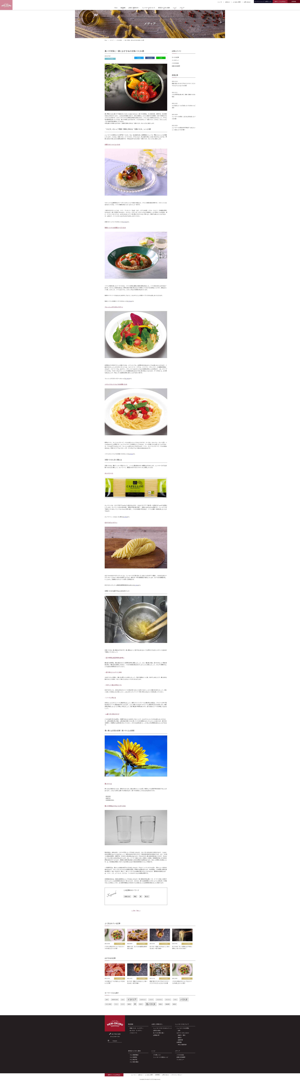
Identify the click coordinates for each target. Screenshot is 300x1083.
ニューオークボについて (148, 7)
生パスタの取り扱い (158, 1033)
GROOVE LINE (115, 999)
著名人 (160, 1004)
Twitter (139, 57)
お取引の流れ (157, 1030)
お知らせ (227, 2)
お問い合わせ (247, 2)
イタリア (132, 999)
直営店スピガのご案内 (164, 7)
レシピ (174, 7)
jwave (123, 999)
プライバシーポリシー (176, 1074)
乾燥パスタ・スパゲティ (136, 1028)
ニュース (220, 2)
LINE (161, 57)
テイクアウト (159, 999)
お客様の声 (156, 1035)
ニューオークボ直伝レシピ (160, 1057)
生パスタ (150, 1004)
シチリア (151, 999)
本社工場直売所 (182, 1044)
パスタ (184, 999)
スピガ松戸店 (133, 1059)
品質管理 (180, 1040)
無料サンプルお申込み (280, 1)
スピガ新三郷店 (134, 1062)
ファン (116, 1004)
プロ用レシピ (157, 1055)
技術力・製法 (181, 1035)
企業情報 (179, 1042)
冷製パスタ (127, 896)
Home (116, 7)
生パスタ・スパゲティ (136, 1030)
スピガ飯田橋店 (134, 1055)
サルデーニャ (142, 999)
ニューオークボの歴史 (183, 1028)
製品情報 (123, 7)
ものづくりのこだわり (183, 1033)
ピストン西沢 (108, 1004)
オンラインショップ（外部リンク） (263, 1)
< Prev (133, 910)
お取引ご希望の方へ (133, 7)
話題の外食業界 (176, 66)
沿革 (178, 1030)
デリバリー (168, 999)
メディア (182, 7)
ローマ (122, 1004)
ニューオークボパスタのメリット (162, 1028)
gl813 (107, 999)
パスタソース (133, 1033)
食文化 (174, 1004)
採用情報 (294, 1)
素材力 (179, 1037)
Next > (138, 910)
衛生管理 (167, 1004)
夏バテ (146, 896)
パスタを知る (175, 63)
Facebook (150, 57)
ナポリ (175, 999)
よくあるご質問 (237, 2)
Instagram (115, 1040)
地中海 (129, 1004)
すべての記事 (175, 57)
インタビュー (175, 60)
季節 (135, 896)
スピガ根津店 (133, 1057)
